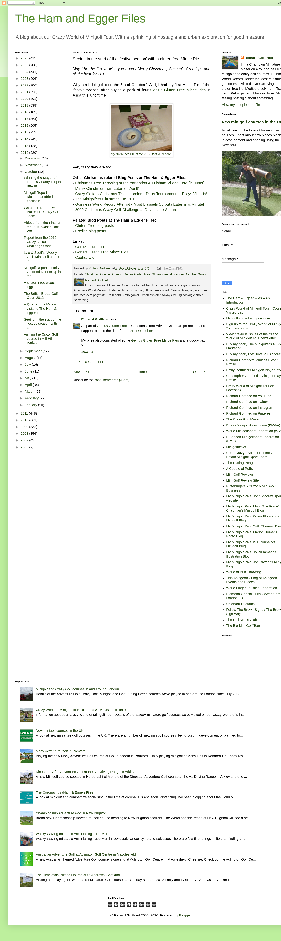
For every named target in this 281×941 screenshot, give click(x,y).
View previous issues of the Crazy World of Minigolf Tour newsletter (252, 336)
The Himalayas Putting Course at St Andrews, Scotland (78, 875)
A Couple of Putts (239, 468)
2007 (25, 440)
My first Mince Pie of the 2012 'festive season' (141, 154)
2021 (25, 92)
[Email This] (166, 268)
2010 (25, 420)
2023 (25, 78)
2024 (25, 72)
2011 (25, 413)
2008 (25, 433)
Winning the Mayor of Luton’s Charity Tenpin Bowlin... (42, 182)
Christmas (92, 274)
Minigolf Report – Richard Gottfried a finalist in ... (40, 197)
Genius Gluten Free (167, 90)
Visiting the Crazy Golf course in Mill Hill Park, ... (41, 339)
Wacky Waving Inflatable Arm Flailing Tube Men (72, 834)
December (33, 158)
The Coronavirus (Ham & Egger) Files (64, 792)
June (29, 371)
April (29, 385)
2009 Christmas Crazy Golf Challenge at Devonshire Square (126, 210)
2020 (25, 99)
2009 (25, 427)
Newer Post (82, 372)
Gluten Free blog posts (94, 225)
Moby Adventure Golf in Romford (61, 751)
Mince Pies (196, 90)
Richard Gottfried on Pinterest (248, 413)
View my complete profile (241, 105)
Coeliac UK (84, 257)
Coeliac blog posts (90, 231)
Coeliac (105, 274)
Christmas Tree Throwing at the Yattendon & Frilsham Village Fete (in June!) (140, 183)
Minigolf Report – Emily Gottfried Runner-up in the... (42, 272)
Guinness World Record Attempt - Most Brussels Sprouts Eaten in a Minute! (139, 204)
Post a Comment (90, 362)
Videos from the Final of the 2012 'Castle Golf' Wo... (42, 227)
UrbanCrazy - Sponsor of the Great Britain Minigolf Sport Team (252, 455)
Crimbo (117, 274)
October (191, 274)
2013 (25, 146)
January (31, 405)
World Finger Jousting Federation (251, 588)
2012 (25, 152)
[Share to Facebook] (177, 268)
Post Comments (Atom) (111, 380)
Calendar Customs (240, 604)
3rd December (141, 331)
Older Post (201, 372)
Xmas (202, 274)
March (30, 391)
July (28, 364)
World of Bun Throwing (243, 572)
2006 (25, 447)
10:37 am (88, 352)
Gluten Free (160, 274)
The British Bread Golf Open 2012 (41, 296)
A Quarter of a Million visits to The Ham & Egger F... (40, 308)
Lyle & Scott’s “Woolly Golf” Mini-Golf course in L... (42, 257)
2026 (25, 58)
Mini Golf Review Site (242, 480)
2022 (25, 85)
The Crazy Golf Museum (244, 419)
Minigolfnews (236, 447)
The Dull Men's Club (241, 620)
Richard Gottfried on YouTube (248, 396)
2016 (25, 125)
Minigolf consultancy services (248, 318)
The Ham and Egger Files (80, 18)
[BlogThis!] (170, 268)
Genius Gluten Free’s (113, 326)
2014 (25, 139)
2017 (25, 119)
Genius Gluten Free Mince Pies (101, 252)
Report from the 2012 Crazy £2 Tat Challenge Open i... (40, 242)
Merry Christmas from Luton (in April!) (107, 188)
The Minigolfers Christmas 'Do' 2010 (105, 199)
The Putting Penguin (241, 463)
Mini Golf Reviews (240, 474)
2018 (25, 112)
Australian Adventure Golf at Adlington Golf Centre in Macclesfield (86, 854)
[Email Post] (158, 268)
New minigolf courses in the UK (60, 730)
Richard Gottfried (95, 319)
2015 (25, 132)
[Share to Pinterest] (181, 268)
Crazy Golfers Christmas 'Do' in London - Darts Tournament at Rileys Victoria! (141, 194)
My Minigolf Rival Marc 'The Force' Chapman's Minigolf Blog (252, 508)
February (32, 398)
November (33, 165)
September (34, 351)
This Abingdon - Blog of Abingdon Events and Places (251, 580)
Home (142, 372)
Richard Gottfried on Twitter (247, 402)
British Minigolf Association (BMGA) (253, 425)
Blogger (185, 915)
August (31, 358)
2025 (25, 65)
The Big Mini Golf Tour (243, 625)
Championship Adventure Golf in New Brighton (71, 813)
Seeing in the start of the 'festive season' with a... (42, 324)
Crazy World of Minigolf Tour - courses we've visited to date (81, 710)
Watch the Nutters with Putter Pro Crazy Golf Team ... (41, 212)
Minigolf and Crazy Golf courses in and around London (77, 689)
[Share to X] (173, 268)
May (28, 378)
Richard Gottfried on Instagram (249, 408)
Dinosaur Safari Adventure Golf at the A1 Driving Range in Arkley (85, 772)
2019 (25, 105)
